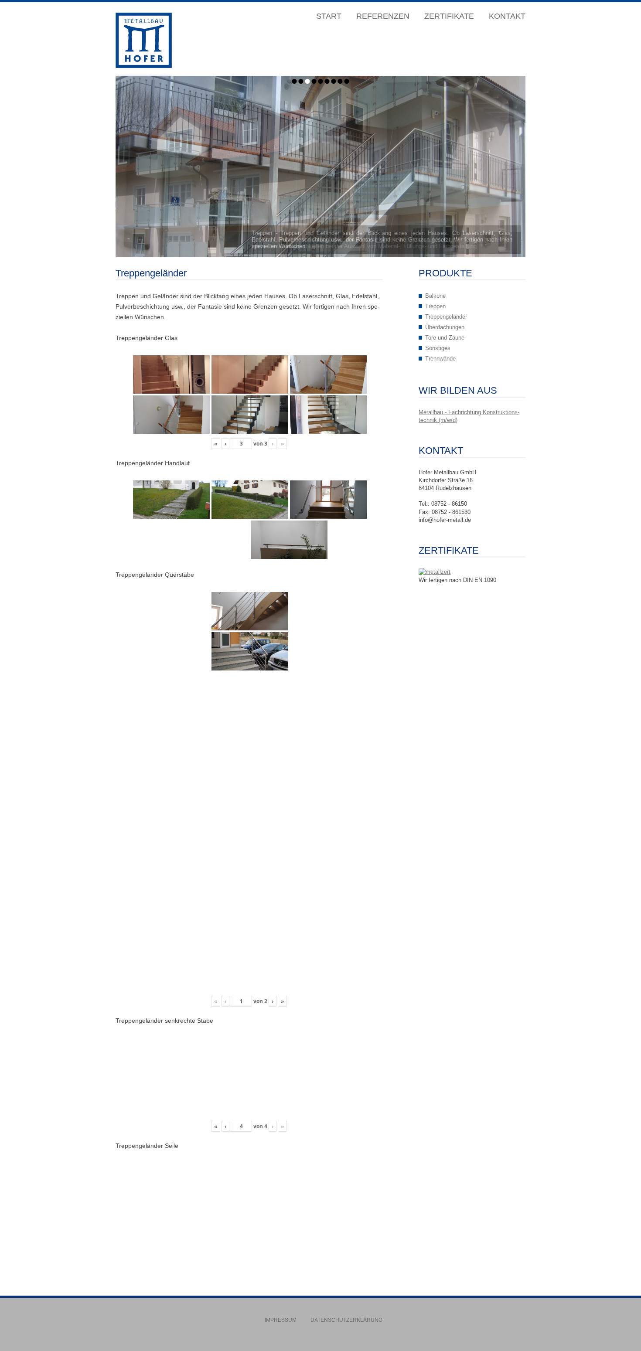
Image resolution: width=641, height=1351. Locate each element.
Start (328, 16)
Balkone (435, 296)
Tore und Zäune (444, 337)
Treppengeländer (446, 316)
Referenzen (382, 16)
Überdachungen (444, 327)
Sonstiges (437, 348)
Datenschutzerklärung (346, 1320)
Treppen (435, 306)
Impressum (281, 1320)
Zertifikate (449, 16)
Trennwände (440, 358)
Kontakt (507, 16)
